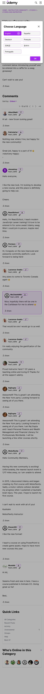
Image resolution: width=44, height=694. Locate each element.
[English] (12, 3)
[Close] (38, 26)
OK (35, 58)
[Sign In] (40, 2)
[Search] (36, 2)
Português (9, 51)
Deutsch (8, 39)
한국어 (26, 45)
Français (27, 39)
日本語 (7, 45)
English (8, 33)
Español (27, 33)
